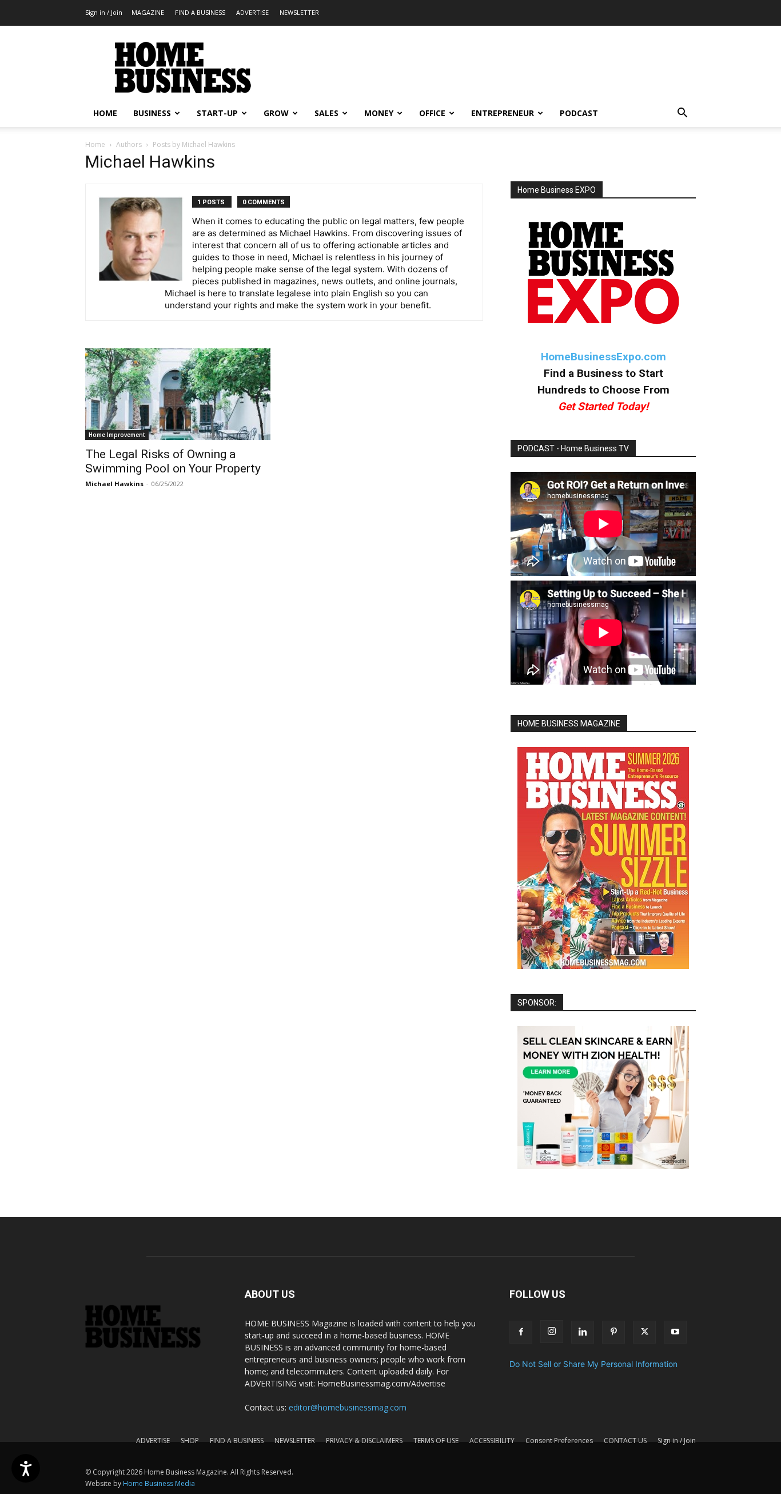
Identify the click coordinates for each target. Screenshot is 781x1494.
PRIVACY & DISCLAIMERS (364, 1440)
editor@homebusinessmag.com (348, 1407)
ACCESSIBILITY (492, 1440)
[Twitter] (644, 1332)
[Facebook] (520, 1332)
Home (95, 144)
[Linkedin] (582, 1332)
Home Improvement (117, 435)
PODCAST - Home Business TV (573, 448)
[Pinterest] (613, 1332)
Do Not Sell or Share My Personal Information (593, 1364)
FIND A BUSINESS (200, 12)
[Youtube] (675, 1332)
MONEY (378, 113)
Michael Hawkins (114, 483)
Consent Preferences (559, 1440)
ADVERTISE (252, 12)
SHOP (190, 1440)
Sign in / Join (103, 12)
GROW (276, 113)
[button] (682, 114)
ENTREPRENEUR (502, 113)
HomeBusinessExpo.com (603, 356)
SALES (326, 113)
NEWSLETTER (299, 12)
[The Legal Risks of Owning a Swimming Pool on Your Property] (177, 394)
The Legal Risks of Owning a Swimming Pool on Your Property (173, 461)
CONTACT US (625, 1440)
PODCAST (579, 113)
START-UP (217, 113)
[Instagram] (551, 1331)
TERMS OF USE (436, 1440)
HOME (105, 113)
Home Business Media (159, 1483)
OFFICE (432, 113)
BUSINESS (152, 113)
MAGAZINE (148, 12)
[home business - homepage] (151, 1345)
